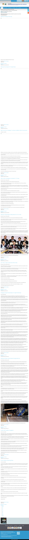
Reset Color (4, 520)
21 (2, 513)
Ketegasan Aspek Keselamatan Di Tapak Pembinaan (11, 292)
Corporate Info (5, 7)
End (2, 515)
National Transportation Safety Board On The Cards (11, 214)
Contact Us (19, 7)
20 (2, 512)
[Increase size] (3, 522)
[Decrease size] (5, 522)
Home (2, 7)
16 (2, 509)
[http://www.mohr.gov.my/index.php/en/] (14, 527)
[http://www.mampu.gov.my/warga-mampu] (21, 527)
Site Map (23, 525)
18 (2, 511)
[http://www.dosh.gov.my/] (17, 527)
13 (2, 507)
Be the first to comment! (4, 63)
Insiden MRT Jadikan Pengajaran (7, 430)
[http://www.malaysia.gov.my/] (8, 527)
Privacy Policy (6, 525)
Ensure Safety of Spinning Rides (7, 460)
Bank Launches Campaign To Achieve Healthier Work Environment (14, 130)
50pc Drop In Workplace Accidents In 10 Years (10, 178)
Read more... (2, 64)
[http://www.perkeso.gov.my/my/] (19, 527)
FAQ (16, 7)
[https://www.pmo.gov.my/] (10, 527)
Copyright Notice (16, 525)
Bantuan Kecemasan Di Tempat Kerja (8, 66)
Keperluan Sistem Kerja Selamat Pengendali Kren (10, 358)
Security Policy (11, 525)
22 (2, 514)
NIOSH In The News (6, 124)
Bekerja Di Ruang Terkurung (6, 16)
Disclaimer (20, 525)
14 (2, 508)
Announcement (9, 7)
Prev (2, 506)
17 (2, 510)
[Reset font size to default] (4, 522)
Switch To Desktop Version (14, 539)
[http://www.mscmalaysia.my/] (12, 527)
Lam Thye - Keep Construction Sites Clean (9, 262)
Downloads (14, 7)
